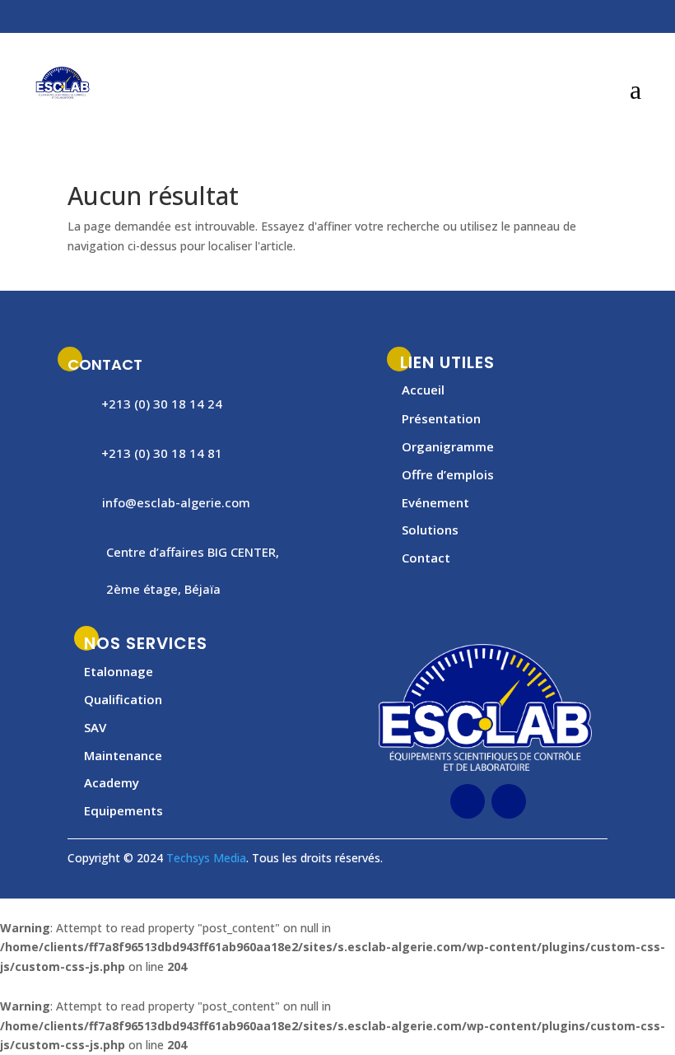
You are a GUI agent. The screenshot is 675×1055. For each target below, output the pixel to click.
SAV (95, 727)
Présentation (441, 418)
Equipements (123, 810)
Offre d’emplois (448, 474)
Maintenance (123, 755)
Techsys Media (206, 858)
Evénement (435, 502)
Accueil (423, 389)
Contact (426, 557)
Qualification (123, 699)
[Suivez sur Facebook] (206, 19)
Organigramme (448, 446)
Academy (111, 782)
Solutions (430, 529)
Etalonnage (118, 671)
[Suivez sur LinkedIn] (239, 19)
